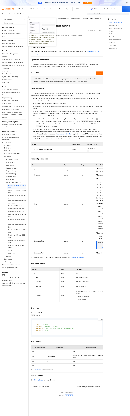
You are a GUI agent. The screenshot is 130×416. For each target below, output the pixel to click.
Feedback (70, 395)
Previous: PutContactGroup (41, 387)
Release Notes (38, 380)
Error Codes (37, 370)
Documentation (6, 14)
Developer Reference (64, 18)
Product (100, 30)
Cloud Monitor (18, 14)
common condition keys (64, 134)
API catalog (85, 18)
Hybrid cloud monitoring (96, 18)
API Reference (76, 18)
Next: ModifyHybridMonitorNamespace (88, 387)
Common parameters (77, 258)
